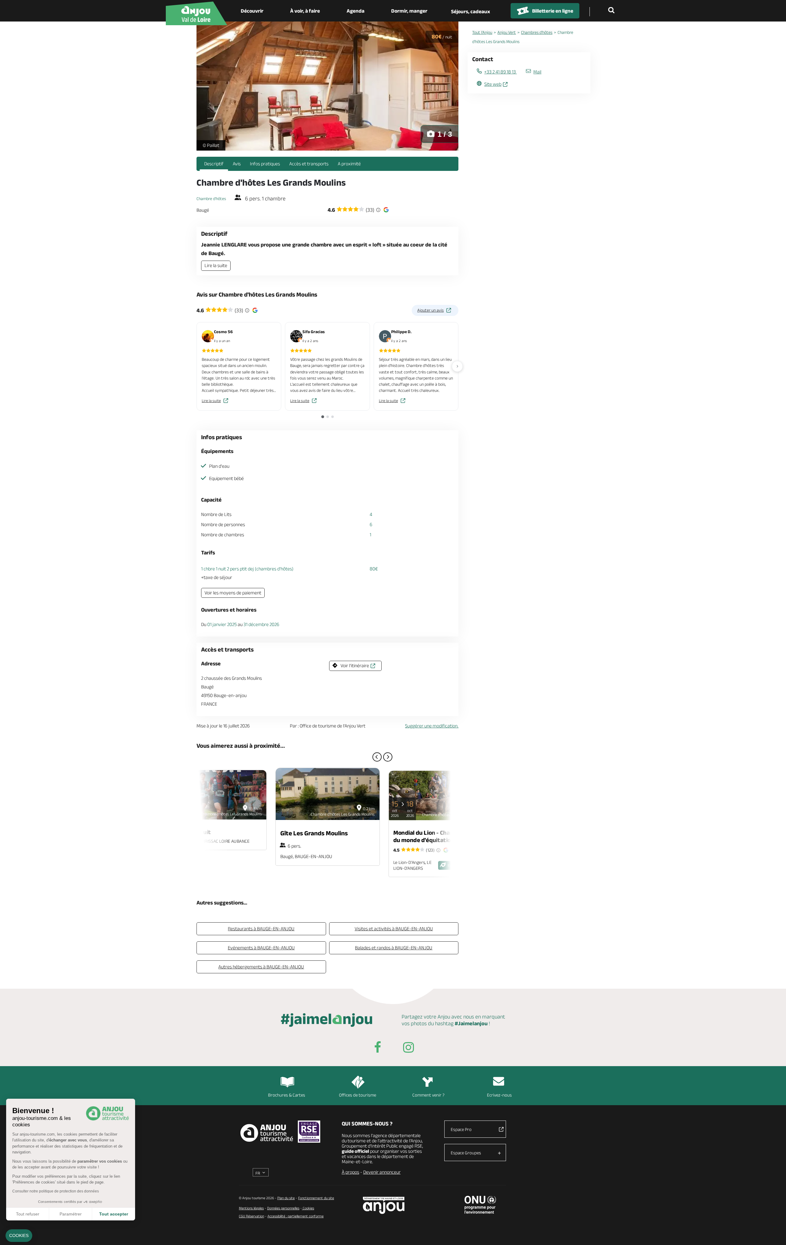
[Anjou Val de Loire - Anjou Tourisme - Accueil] (196, 13)
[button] (19, 1235)
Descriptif (214, 163)
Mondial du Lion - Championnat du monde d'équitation (434, 836)
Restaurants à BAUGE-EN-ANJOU (261, 928)
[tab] (322, 416)
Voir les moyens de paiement (232, 592)
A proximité (349, 163)
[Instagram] (408, 1048)
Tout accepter (113, 1214)
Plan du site (286, 1198)
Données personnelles (283, 1208)
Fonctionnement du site (316, 1198)
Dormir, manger (409, 11)
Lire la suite (215, 265)
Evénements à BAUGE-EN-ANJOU (261, 947)
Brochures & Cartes (286, 1094)
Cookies (308, 1208)
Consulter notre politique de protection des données (55, 1191)
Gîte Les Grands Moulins (314, 833)
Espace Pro (461, 1129)
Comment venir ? (428, 1094)
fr (257, 1173)
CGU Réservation (251, 1216)
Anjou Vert (506, 32)
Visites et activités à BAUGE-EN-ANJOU (394, 928)
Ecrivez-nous (499, 1094)
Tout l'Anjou (482, 32)
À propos (350, 1172)
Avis (237, 163)
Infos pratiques (265, 163)
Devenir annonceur (382, 1172)
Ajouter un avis (430, 310)
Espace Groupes (466, 1152)
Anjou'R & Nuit (191, 832)
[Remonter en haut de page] (774, 1233)
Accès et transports (309, 163)
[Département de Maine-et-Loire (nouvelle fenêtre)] (384, 1205)
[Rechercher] (612, 11)
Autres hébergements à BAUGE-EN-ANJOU (261, 966)
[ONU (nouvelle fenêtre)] (480, 1205)
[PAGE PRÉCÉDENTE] (377, 757)
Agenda (355, 11)
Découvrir (252, 11)
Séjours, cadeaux (470, 11)
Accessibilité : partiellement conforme (295, 1216)
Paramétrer (71, 1214)
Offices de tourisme (357, 1094)
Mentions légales (251, 1208)
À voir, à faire (305, 11)
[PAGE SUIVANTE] (387, 757)
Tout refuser (27, 1214)
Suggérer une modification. (431, 725)
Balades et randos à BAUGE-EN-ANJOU (393, 947)
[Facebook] (378, 1048)
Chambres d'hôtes (536, 32)
